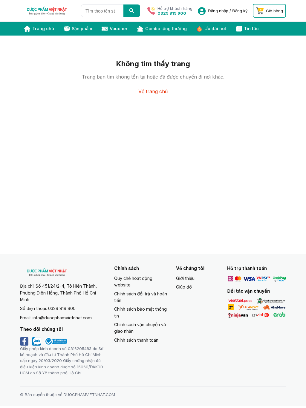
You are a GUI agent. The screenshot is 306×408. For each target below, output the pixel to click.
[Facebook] (24, 341)
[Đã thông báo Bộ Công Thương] (56, 341)
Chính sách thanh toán (136, 340)
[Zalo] (36, 341)
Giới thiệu (185, 278)
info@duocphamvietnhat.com (62, 317)
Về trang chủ (153, 91)
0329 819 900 (171, 13)
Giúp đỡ (184, 286)
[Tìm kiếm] (131, 10)
